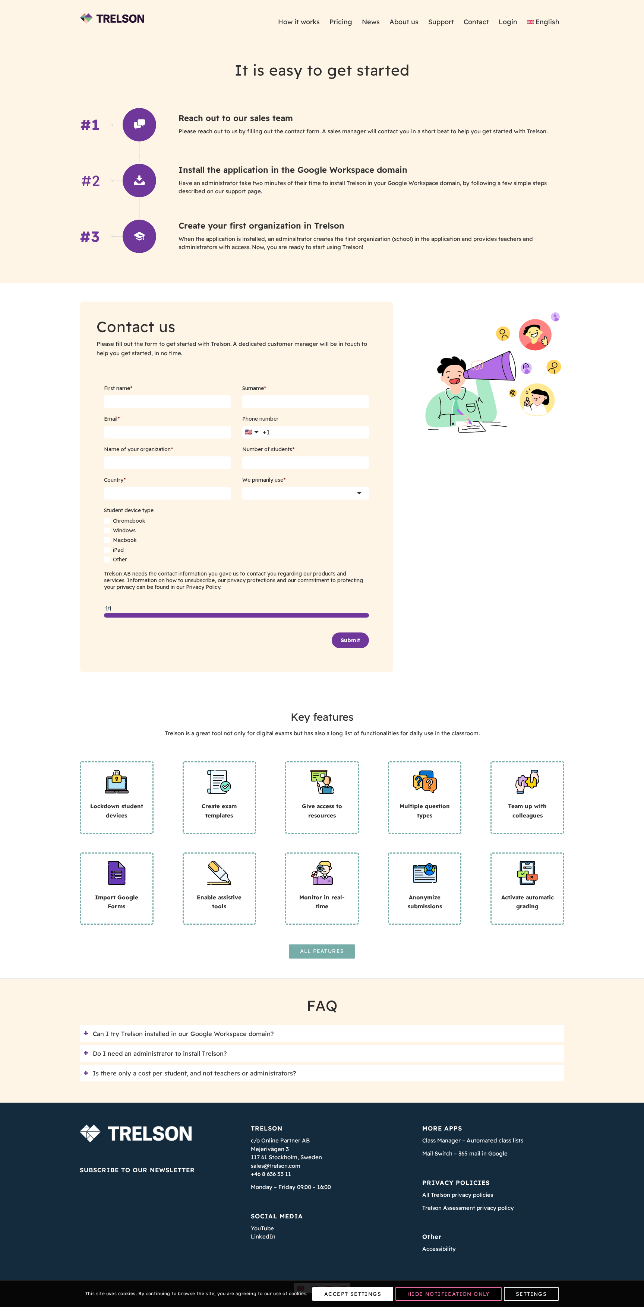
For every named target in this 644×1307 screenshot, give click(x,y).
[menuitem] (299, 22)
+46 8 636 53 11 (271, 1173)
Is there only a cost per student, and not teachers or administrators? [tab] (194, 1073)
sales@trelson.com (275, 1165)
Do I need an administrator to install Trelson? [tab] (160, 1053)
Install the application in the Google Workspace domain (293, 170)
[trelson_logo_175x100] (112, 22)
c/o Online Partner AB (280, 1140)
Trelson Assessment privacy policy (468, 1207)
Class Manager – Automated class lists (472, 1140)
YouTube (262, 1228)
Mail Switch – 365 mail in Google (465, 1153)
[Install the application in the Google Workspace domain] (139, 180)
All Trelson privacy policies (457, 1194)
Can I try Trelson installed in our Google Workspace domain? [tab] (183, 1033)
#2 (90, 180)
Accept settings (352, 1294)
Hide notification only (448, 1294)
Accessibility (439, 1248)
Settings (531, 1294)
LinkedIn (263, 1236)
